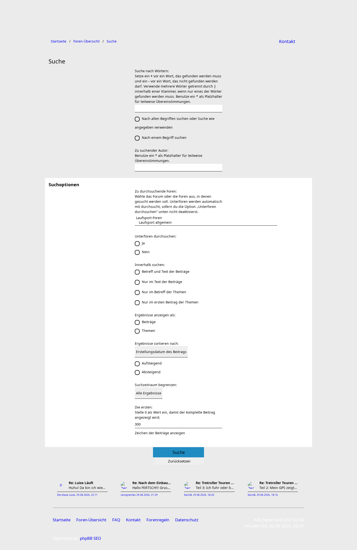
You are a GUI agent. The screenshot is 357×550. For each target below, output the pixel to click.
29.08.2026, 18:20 (203, 495)
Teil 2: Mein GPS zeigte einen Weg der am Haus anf (278, 487)
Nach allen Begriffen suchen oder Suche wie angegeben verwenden (174, 123)
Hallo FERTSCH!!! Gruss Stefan (151, 487)
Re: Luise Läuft (81, 482)
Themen (148, 330)
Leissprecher (128, 495)
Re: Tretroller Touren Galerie (215, 482)
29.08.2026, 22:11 (87, 495)
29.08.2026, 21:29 (147, 495)
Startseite (61, 520)
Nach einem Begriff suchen (164, 137)
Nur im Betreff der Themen (164, 292)
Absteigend (151, 372)
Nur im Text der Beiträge (162, 281)
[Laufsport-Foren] (206, 217)
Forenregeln (157, 520)
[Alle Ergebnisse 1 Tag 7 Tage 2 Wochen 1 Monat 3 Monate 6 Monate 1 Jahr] (178, 393)
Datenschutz (186, 520)
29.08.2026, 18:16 (267, 495)
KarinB (188, 495)
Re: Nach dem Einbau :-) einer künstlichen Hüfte (151, 482)
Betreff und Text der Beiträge (165, 271)
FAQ (116, 520)
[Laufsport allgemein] (206, 222)
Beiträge (149, 321)
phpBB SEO (90, 538)
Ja (143, 243)
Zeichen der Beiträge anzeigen (160, 433)
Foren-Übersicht (91, 520)
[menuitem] (287, 41)
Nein (146, 251)
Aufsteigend (152, 363)
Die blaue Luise (66, 495)
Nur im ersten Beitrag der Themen (170, 302)
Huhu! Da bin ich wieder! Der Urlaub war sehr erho (88, 487)
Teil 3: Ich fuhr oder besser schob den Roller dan (215, 487)
